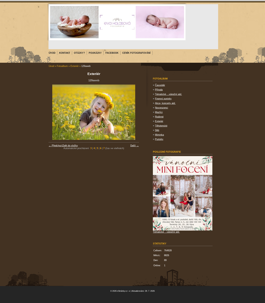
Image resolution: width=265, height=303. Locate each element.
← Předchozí (55, 145)
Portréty (159, 139)
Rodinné (159, 116)
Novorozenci (161, 107)
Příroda (159, 89)
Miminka (159, 134)
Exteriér (74, 66)
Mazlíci (159, 112)
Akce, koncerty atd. (165, 103)
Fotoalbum (62, 66)
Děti (157, 130)
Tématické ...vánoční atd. (168, 94)
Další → (134, 145)
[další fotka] (133, 112)
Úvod (51, 66)
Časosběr (160, 85)
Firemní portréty (163, 98)
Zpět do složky (70, 145)
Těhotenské (161, 125)
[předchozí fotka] (54, 112)
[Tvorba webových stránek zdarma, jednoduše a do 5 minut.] (129, 291)
